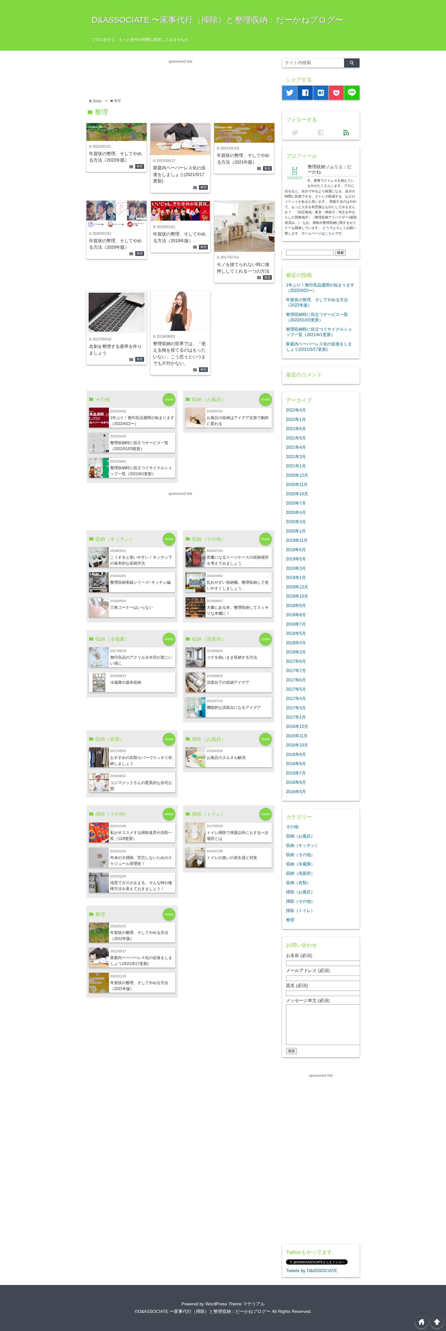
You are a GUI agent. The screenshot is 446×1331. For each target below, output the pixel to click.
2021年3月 (296, 456)
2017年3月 (296, 707)
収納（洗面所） (300, 873)
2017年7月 (296, 670)
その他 (292, 826)
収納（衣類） (298, 882)
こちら (330, 233)
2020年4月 (296, 512)
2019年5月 (296, 559)
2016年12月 (297, 726)
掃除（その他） (300, 901)
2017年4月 (296, 698)
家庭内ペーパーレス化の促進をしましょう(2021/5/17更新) (179, 174)
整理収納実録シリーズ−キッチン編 (140, 582)
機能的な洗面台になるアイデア (234, 707)
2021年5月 (296, 438)
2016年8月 (296, 763)
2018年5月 (296, 633)
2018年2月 (296, 652)
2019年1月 (296, 577)
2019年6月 (296, 549)
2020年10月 (297, 493)
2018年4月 (296, 642)
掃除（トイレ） (300, 910)
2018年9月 (296, 605)
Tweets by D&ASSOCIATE (311, 1270)
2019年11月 (297, 540)
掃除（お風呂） (300, 891)
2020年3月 (296, 521)
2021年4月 (296, 447)
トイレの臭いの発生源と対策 (232, 857)
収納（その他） (300, 854)
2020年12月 (297, 475)
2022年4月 (296, 410)
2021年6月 (296, 428)
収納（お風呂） (300, 836)
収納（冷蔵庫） (300, 864)
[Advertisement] (180, 76)
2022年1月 (296, 419)
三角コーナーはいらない (131, 607)
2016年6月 (296, 782)
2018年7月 (296, 624)
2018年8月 (296, 614)
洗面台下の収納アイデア (228, 682)
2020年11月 (297, 484)
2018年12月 (297, 586)
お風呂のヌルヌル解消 (226, 757)
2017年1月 (296, 717)
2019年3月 (296, 568)
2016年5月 (296, 791)
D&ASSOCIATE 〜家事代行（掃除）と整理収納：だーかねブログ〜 (218, 20)
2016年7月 (296, 773)
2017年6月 (296, 680)
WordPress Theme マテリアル (235, 1304)
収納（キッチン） (302, 845)
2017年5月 (296, 689)
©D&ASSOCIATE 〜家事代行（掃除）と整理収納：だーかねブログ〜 (202, 1311)
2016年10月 (297, 745)
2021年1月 (296, 465)
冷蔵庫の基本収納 (125, 682)
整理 (140, 166)
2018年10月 (297, 596)
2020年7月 (296, 503)
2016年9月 (296, 754)
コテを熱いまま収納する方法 (232, 657)
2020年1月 (296, 531)
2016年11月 (297, 735)
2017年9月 (296, 661)
